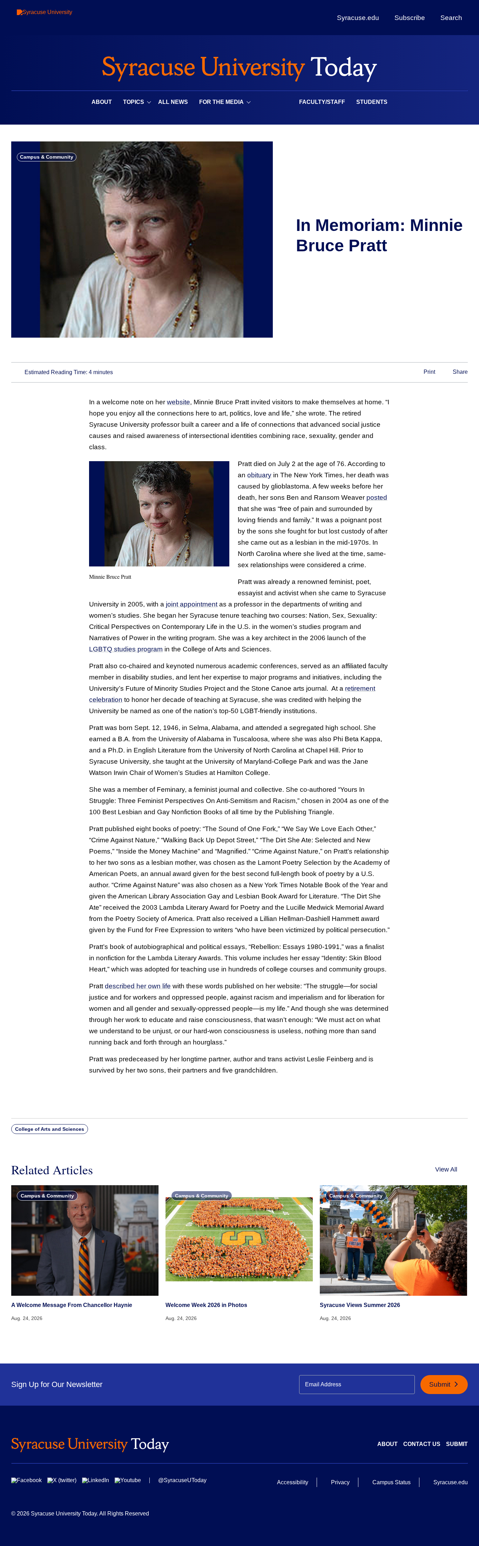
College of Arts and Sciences (49, 1129)
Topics (133, 102)
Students (371, 102)
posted (376, 497)
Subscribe (409, 17)
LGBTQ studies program (126, 649)
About (102, 102)
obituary (259, 475)
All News (173, 102)
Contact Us (421, 1444)
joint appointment (191, 604)
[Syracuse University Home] (239, 67)
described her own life (138, 986)
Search (451, 17)
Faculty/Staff (322, 102)
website (178, 402)
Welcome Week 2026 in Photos (206, 1305)
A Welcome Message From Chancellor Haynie (71, 1305)
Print (428, 372)
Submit (440, 1384)
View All (446, 1169)
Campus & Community (46, 157)
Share (459, 372)
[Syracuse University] (60, 17)
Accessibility (292, 1482)
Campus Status (391, 1482)
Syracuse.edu (358, 17)
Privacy (340, 1482)
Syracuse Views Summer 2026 (360, 1305)
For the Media (221, 102)
